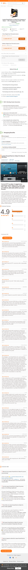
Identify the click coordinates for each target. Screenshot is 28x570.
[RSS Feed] (16, 557)
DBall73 (25, 442)
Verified (4, 29)
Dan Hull (25, 407)
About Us (5, 561)
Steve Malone (24, 421)
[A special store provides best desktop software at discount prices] (5, 3)
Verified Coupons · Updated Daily (15, 0)
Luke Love (25, 279)
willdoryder (24, 434)
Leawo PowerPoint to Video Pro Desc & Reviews (13, 156)
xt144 (26, 392)
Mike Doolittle (24, 241)
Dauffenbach (24, 328)
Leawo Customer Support (12, 96)
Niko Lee (25, 261)
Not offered (13, 29)
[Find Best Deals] (23, 3)
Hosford (25, 355)
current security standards (6, 144)
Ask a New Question (6, 550)
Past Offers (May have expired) (8, 53)
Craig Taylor (24, 376)
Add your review (7, 237)
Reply (3, 248)
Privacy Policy (10, 568)
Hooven (25, 251)
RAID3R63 (25, 286)
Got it (18, 568)
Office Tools (3, 6)
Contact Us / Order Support (14, 555)
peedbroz (25, 293)
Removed (21, 29)
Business (6, 159)
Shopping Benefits (9, 132)
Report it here (6, 114)
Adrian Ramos (24, 345)
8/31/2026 (17, 23)
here (19, 94)
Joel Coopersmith (23, 309)
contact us (12, 63)
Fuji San (25, 319)
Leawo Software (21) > (14, 25)
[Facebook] (10, 557)
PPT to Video (10, 6)
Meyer (25, 456)
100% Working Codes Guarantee (11, 102)
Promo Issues (20, 561)
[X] (13, 557)
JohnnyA (25, 299)
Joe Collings (24, 269)
